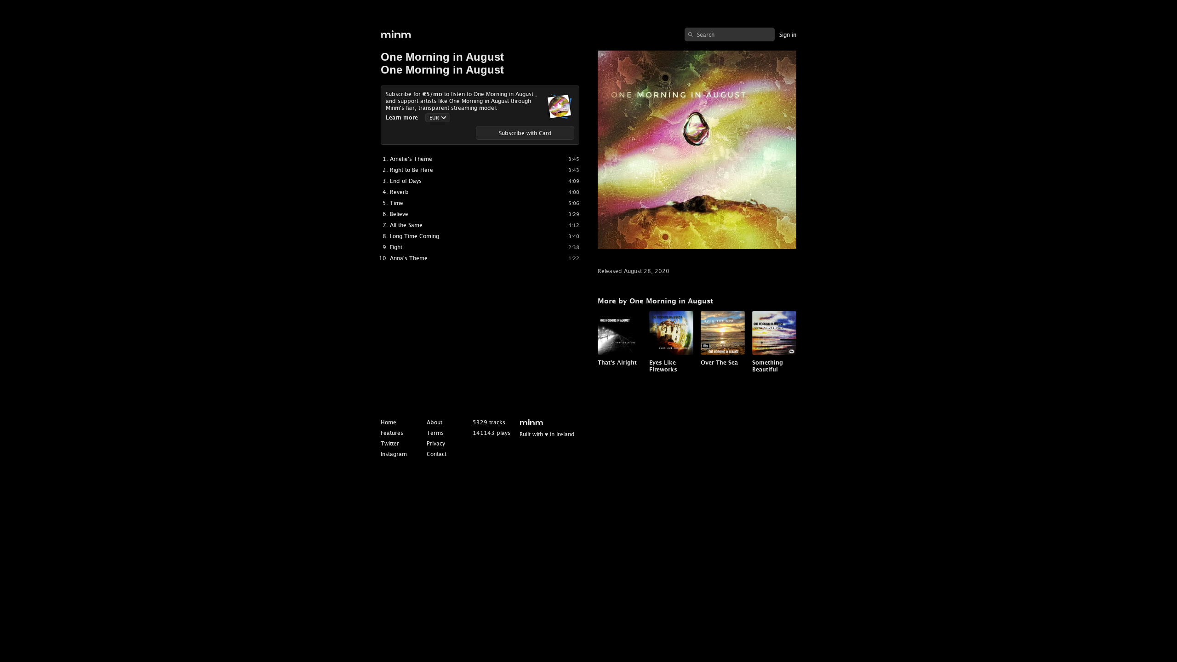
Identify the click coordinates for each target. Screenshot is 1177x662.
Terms (435, 432)
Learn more (402, 117)
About (434, 422)
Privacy (436, 443)
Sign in (787, 34)
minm (396, 34)
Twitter (390, 443)
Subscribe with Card (525, 133)
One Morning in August (442, 57)
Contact (436, 454)
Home (388, 422)
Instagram (394, 454)
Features (392, 432)
